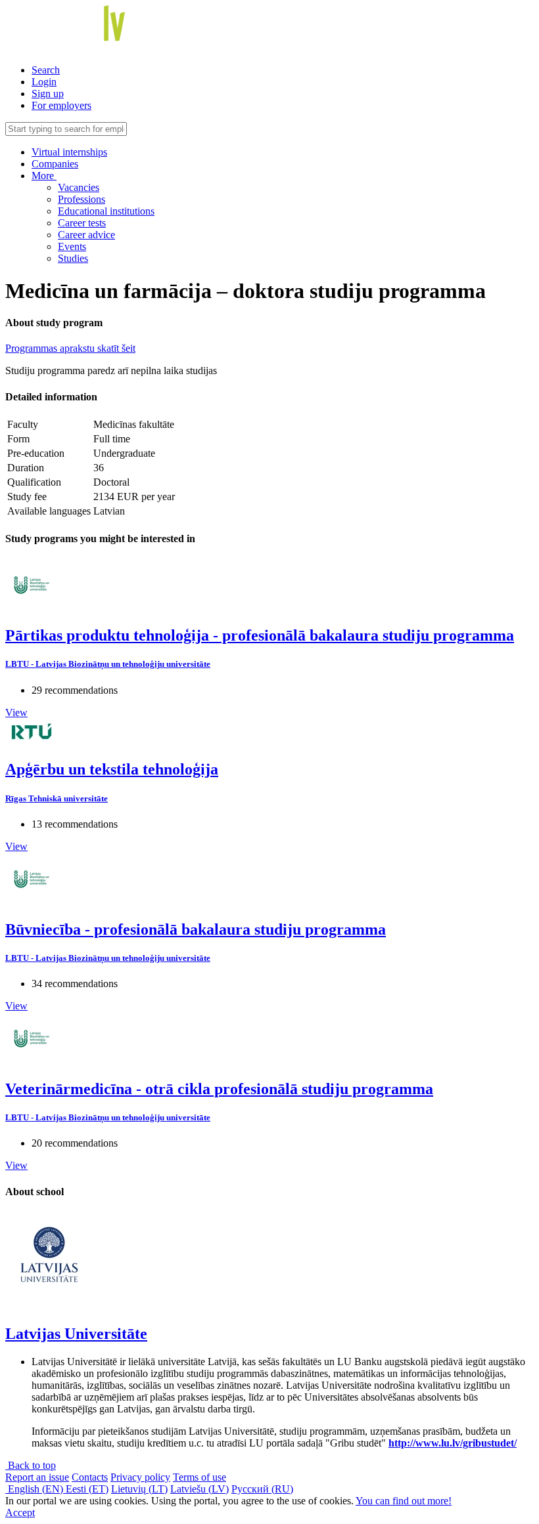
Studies (73, 258)
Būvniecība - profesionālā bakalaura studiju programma (195, 929)
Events (72, 246)
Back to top (30, 1465)
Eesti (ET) (87, 1488)
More (44, 175)
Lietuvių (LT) (139, 1488)
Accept (20, 1512)
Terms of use (199, 1477)
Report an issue (37, 1477)
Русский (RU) (262, 1488)
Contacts (90, 1477)
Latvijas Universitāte (76, 1333)
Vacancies (78, 187)
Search (46, 69)
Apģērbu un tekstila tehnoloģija (111, 769)
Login (44, 81)
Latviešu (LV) (199, 1488)
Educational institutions (106, 211)
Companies (55, 163)
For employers (61, 105)
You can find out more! (404, 1500)
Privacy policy (140, 1477)
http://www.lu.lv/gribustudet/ (452, 1443)
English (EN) (35, 1488)
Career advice (86, 234)
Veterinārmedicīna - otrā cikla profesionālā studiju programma (219, 1088)
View (16, 712)
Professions (81, 199)
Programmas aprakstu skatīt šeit (70, 348)
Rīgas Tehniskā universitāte (56, 798)
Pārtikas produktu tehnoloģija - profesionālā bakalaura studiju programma (259, 635)
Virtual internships (69, 152)
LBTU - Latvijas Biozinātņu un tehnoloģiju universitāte (107, 664)
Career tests (82, 222)
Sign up (48, 93)
